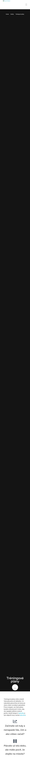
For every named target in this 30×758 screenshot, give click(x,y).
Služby (12, 14)
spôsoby (21, 713)
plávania (23, 715)
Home (7, 14)
